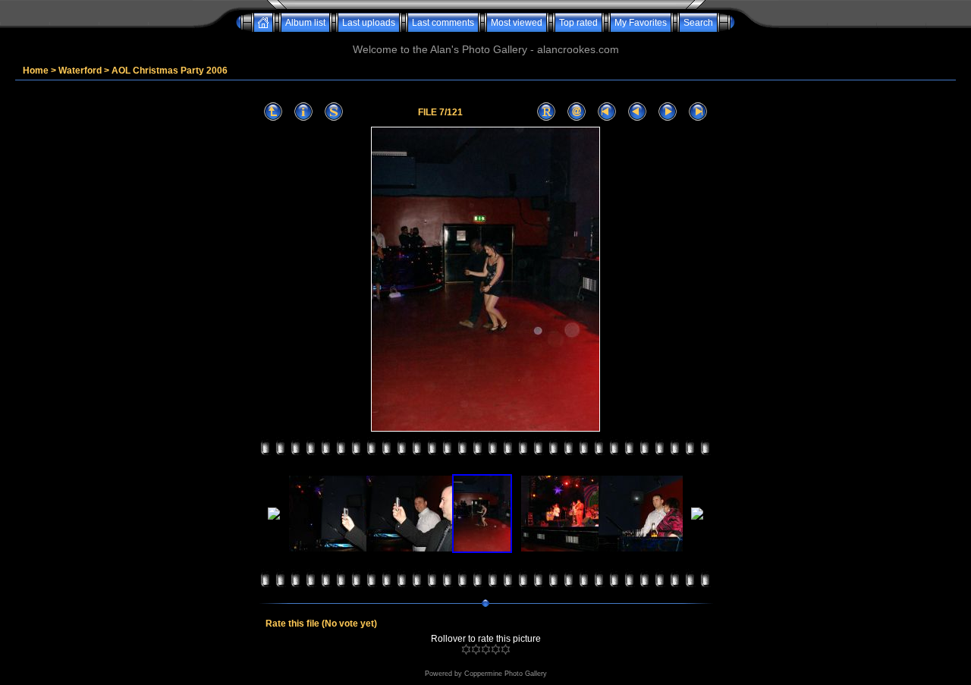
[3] (486, 649)
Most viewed (516, 22)
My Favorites (640, 22)
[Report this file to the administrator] (546, 111)
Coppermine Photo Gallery (505, 673)
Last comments (443, 22)
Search (698, 22)
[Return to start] (607, 111)
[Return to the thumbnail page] (273, 111)
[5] (506, 649)
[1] (466, 649)
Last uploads (368, 22)
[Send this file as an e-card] (576, 111)
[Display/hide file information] (303, 111)
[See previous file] (637, 111)
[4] (496, 649)
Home (36, 70)
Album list (305, 22)
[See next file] (667, 111)
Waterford (80, 70)
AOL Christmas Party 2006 (170, 70)
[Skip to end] (698, 111)
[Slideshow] (334, 111)
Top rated (578, 22)
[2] (476, 649)
